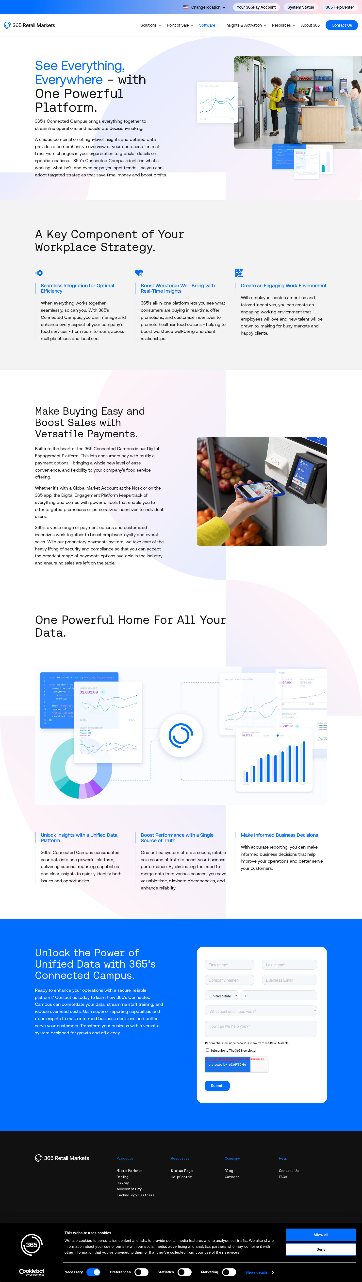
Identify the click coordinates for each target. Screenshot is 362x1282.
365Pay (123, 1183)
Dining (123, 1177)
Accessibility (129, 1189)
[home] (35, 25)
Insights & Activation (244, 25)
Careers (232, 1177)
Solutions (149, 25)
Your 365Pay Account (256, 7)
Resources (281, 25)
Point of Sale (178, 25)
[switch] (141, 1272)
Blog (229, 1171)
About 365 (310, 25)
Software (207, 25)
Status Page (182, 1171)
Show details (256, 1272)
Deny (320, 1249)
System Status (301, 7)
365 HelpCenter (340, 7)
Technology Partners (136, 1195)
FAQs (283, 1177)
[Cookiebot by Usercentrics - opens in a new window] (31, 1272)
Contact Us (342, 25)
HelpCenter (181, 1177)
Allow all (320, 1235)
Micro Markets (129, 1171)
